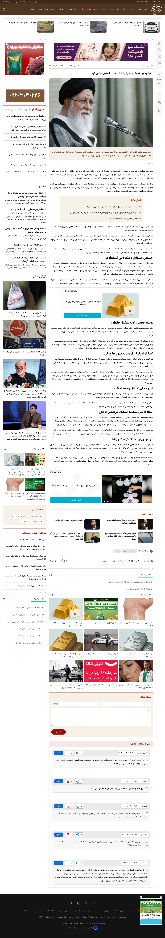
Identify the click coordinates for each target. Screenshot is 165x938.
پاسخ (58, 753)
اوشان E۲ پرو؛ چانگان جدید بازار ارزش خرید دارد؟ (127, 24)
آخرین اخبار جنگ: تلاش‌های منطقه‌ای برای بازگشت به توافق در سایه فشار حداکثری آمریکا (120, 536)
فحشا (117, 551)
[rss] (94, 903)
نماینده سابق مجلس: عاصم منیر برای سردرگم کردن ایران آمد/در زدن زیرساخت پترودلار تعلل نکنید (66, 536)
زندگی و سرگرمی (73, 9)
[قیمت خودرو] (159, 103)
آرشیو (9, 1)
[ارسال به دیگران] (159, 56)
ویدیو (96, 9)
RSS (4, 1)
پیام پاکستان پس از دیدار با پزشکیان (69, 520)
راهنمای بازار (86, 9)
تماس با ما (16, 1)
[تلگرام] (70, 903)
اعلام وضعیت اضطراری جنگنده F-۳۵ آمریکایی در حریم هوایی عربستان (25, 230)
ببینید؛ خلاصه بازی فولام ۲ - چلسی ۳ (26, 137)
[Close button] (161, 897)
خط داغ (42, 186)
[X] (86, 903)
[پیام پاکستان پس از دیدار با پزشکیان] (92, 524)
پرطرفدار (22, 109)
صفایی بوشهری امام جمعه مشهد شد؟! (124, 218)
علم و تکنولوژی (114, 9)
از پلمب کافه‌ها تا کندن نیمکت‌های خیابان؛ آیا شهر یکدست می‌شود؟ (24, 353)
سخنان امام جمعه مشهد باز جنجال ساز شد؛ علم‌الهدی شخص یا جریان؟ (112, 206)
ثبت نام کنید (151, 921)
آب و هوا (49, 917)
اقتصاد (61, 9)
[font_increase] (159, 75)
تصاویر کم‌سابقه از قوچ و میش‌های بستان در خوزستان (73, 24)
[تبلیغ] (101, 52)
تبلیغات (31, 1)
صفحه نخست (143, 9)
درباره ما (24, 1)
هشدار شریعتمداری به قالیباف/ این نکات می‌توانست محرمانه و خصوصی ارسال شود (28, 128)
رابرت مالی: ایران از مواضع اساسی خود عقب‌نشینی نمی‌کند (121, 522)
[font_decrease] (159, 83)
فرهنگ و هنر (43, 9)
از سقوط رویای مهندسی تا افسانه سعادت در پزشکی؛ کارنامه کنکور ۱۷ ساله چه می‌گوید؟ (26, 314)
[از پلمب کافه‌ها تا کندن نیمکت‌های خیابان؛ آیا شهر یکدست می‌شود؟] (24, 334)
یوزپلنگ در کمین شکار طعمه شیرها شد (22, 22)
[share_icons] (159, 63)
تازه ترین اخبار (39, 109)
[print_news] (159, 50)
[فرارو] (156, 9)
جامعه (53, 9)
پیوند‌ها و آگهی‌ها (90, 917)
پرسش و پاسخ (74, 917)
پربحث (9, 109)
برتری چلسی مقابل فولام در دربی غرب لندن (26, 165)
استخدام (38, 1)
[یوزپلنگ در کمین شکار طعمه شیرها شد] (45, 27)
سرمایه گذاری (82, 315)
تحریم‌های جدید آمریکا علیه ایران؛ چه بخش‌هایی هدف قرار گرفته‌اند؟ (29, 259)
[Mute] (107, 501)
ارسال (58, 732)
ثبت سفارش (76, 500)
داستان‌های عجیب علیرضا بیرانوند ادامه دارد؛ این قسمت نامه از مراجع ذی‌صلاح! (26, 117)
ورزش (125, 9)
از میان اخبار (147, 514)
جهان (33, 9)
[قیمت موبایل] (159, 111)
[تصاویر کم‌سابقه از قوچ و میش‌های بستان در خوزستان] (98, 27)
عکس (103, 9)
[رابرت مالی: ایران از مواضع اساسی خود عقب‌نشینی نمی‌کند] (145, 524)
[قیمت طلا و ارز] (159, 95)
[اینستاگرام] (78, 903)
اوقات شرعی (61, 917)
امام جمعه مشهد (129, 551)
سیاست (132, 9)
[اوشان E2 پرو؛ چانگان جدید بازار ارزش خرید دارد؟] (151, 27)
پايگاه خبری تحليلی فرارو (77, 923)
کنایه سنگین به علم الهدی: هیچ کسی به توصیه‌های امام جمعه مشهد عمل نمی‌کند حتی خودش (104, 212)
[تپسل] (64, 291)
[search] (4, 9)
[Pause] (104, 501)
